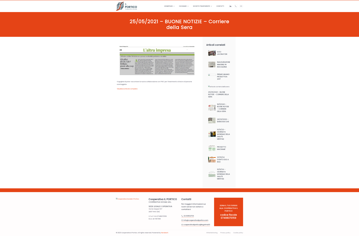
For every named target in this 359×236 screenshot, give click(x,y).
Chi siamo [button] (183, 6)
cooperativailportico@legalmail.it (197, 224)
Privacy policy (225, 233)
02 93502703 (189, 216)
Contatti (220, 6)
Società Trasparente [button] (201, 6)
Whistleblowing (211, 233)
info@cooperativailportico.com (196, 220)
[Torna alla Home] (126, 6)
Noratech (164, 233)
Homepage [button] (168, 6)
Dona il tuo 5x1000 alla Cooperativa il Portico (228, 208)
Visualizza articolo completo (127, 89)
